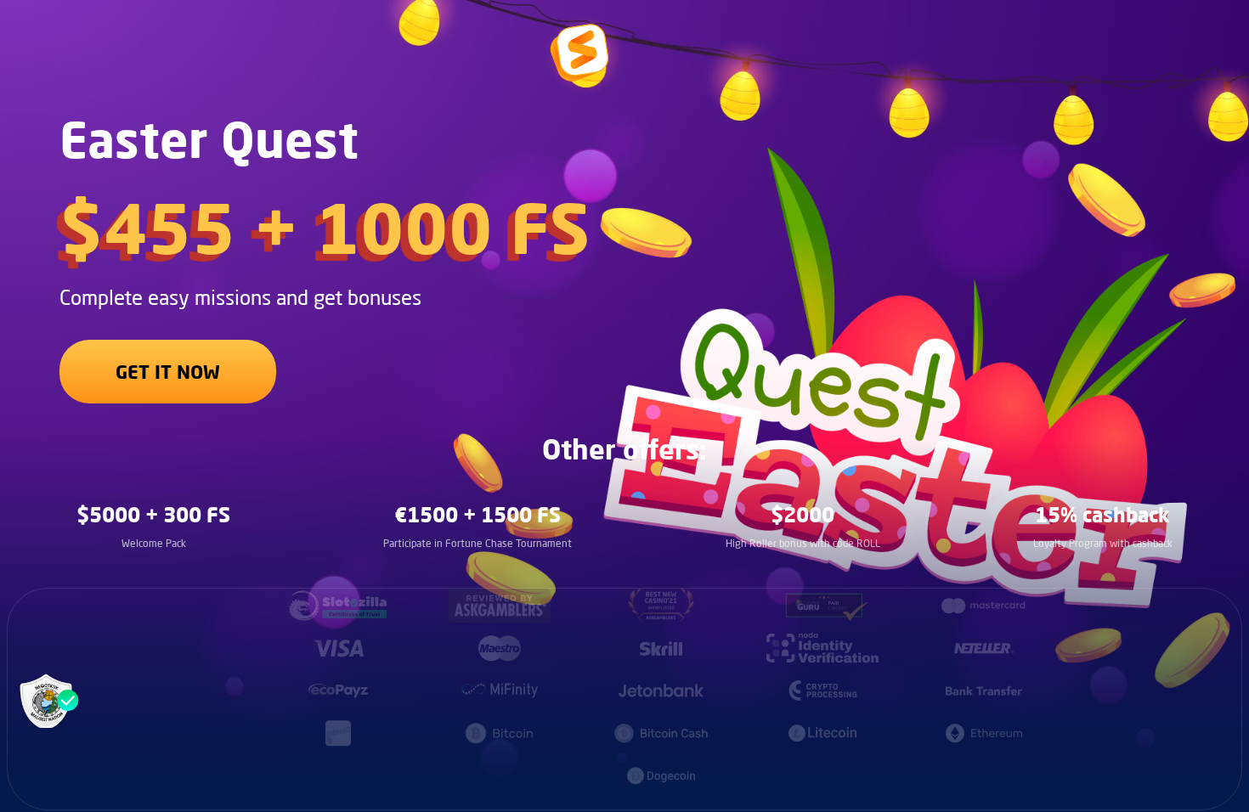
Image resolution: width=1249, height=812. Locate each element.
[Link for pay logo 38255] (822, 606)
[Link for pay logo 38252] (338, 606)
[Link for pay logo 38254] (661, 606)
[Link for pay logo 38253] (499, 606)
